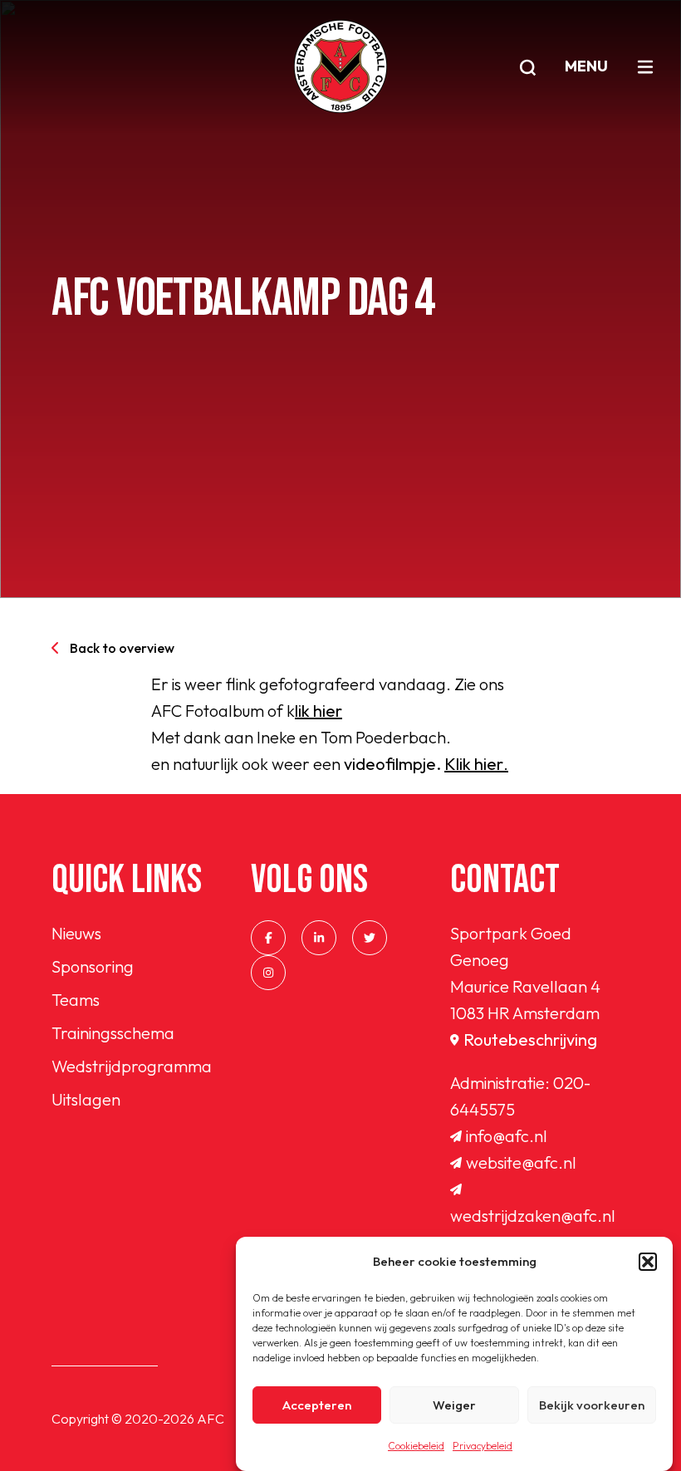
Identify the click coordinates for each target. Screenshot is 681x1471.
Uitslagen (85, 1099)
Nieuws (76, 933)
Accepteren (316, 1405)
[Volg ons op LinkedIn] (318, 937)
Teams (75, 999)
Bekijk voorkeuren (591, 1405)
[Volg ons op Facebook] (268, 937)
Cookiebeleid (416, 1445)
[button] (647, 1261)
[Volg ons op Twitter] (369, 937)
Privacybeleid (482, 1445)
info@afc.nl (506, 1135)
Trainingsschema (112, 1032)
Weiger (454, 1405)
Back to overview (122, 648)
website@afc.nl (521, 1162)
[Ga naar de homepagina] (340, 66)
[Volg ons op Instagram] (268, 972)
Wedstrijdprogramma (131, 1066)
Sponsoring (92, 966)
